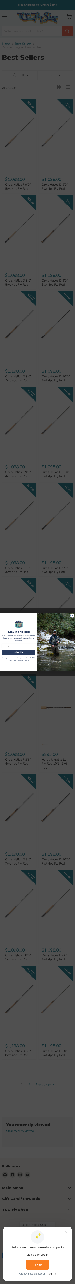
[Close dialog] (72, 615)
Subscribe (18, 652)
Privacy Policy (24, 660)
